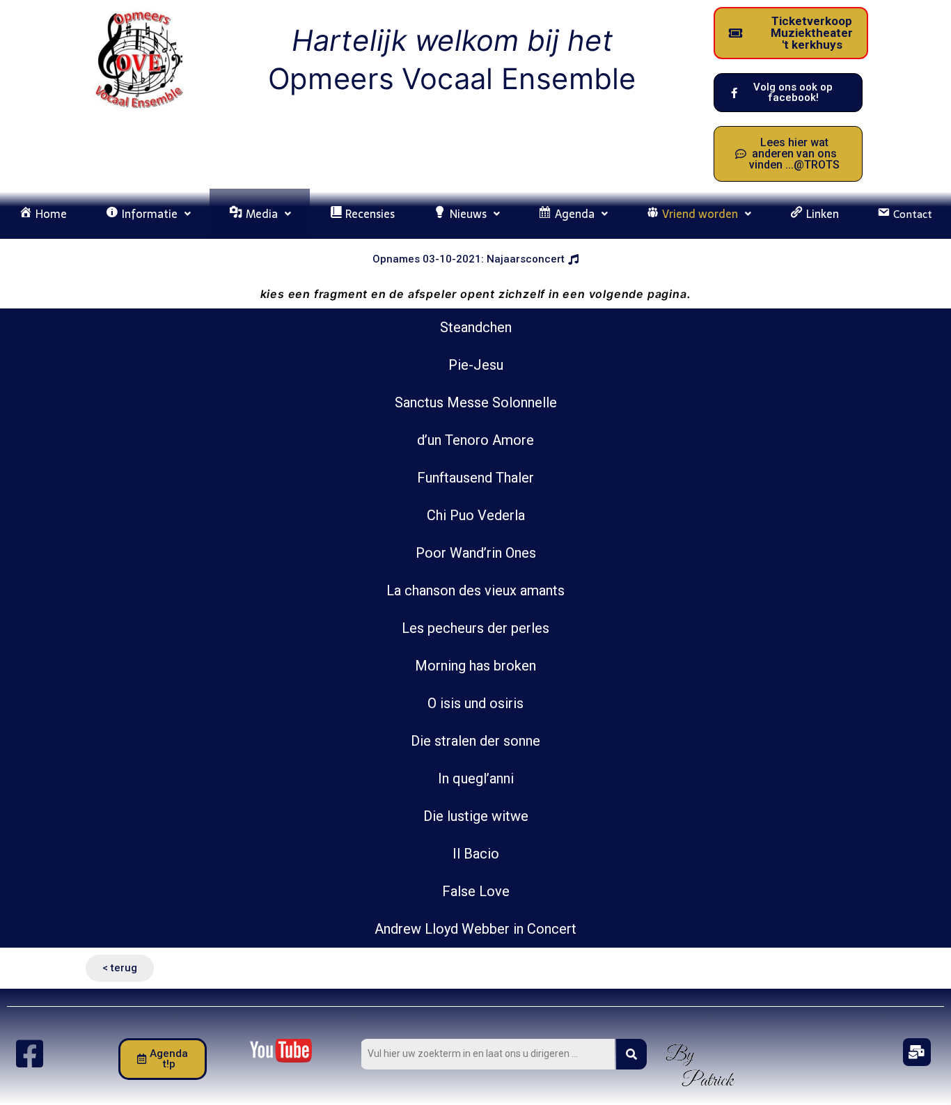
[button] (148, 214)
